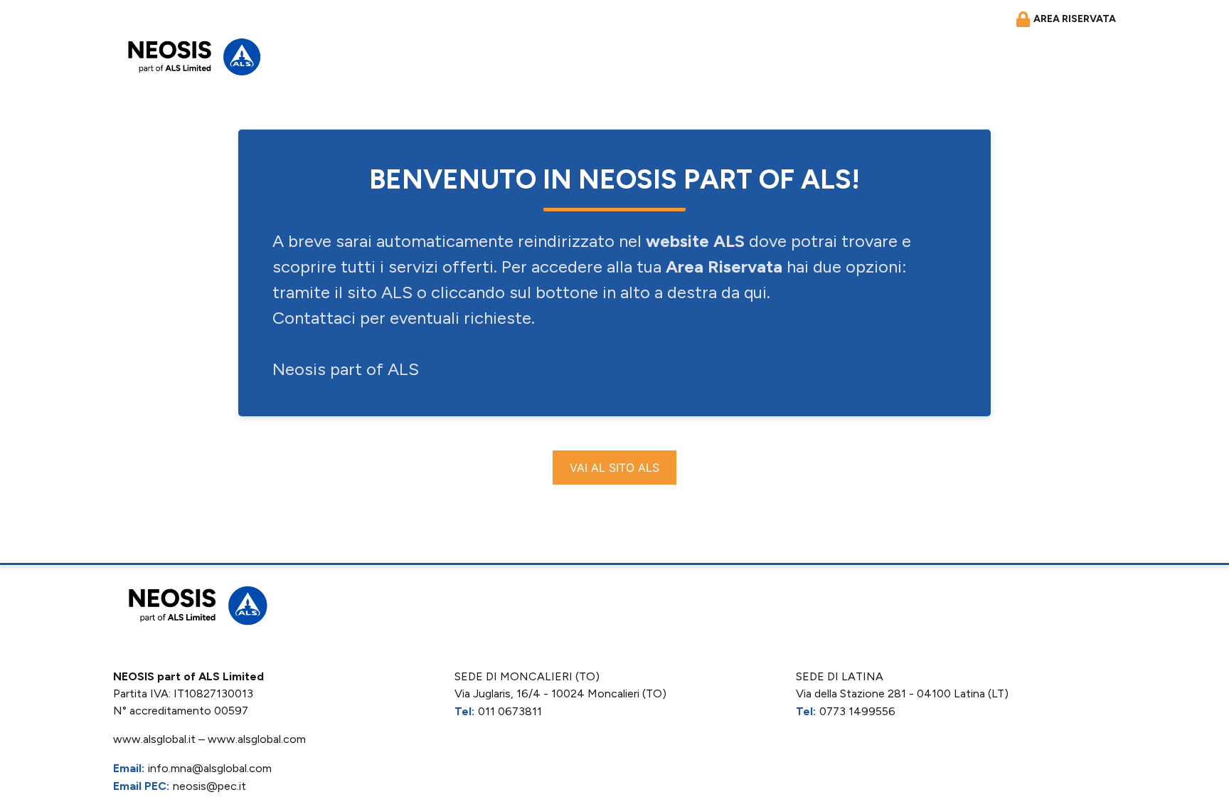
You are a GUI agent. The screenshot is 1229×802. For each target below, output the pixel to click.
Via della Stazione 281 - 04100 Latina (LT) (902, 693)
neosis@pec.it (209, 786)
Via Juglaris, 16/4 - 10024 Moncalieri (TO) (560, 693)
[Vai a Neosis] (191, 56)
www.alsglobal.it (154, 739)
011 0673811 (510, 711)
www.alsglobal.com (257, 739)
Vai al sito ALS (614, 467)
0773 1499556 (857, 711)
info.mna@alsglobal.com (210, 768)
